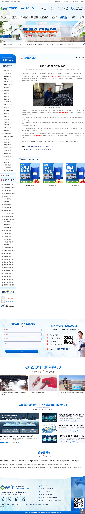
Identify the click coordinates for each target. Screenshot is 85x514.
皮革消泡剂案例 (7, 236)
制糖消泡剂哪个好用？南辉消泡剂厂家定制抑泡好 (39, 149)
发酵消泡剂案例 (7, 202)
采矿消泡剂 (61, 141)
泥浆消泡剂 (6, 116)
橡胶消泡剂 (6, 125)
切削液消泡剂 (59, 44)
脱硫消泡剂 (6, 113)
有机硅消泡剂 (7, 127)
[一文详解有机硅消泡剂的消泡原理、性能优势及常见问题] (49, 439)
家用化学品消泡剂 (8, 82)
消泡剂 (67, 141)
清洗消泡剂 (45, 44)
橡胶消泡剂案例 (7, 239)
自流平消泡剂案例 (8, 279)
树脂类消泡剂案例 (8, 262)
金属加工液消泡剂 (8, 76)
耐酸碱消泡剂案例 (8, 267)
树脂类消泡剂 (7, 147)
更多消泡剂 (65, 464)
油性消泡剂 (6, 162)
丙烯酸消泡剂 (7, 145)
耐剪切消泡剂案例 (8, 270)
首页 (8, 44)
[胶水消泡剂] (52, 173)
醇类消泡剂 (6, 139)
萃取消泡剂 (6, 107)
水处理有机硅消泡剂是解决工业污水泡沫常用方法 (39, 146)
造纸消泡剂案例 (7, 210)
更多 (78, 461)
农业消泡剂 (6, 119)
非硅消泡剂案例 (7, 256)
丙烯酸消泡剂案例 (8, 259)
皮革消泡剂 (6, 122)
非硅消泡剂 (6, 142)
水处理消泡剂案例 (8, 184)
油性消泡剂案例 (7, 276)
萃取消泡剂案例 (7, 222)
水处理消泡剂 (38, 44)
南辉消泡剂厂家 (74, 141)
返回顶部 (82, 512)
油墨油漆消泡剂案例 (9, 196)
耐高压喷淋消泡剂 (8, 170)
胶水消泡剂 (6, 79)
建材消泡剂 (6, 110)
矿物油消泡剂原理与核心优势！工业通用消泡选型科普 (16, 436)
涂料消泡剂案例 (7, 199)
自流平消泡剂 (7, 165)
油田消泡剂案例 (7, 207)
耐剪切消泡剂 (7, 156)
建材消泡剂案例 (7, 224)
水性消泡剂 (6, 159)
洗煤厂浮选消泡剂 (54, 76)
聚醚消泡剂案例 (7, 245)
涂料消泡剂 (52, 44)
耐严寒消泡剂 (7, 168)
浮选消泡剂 (40, 141)
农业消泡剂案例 (7, 233)
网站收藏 (58, 1)
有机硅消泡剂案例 (8, 242)
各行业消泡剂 (75, 1)
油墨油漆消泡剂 (8, 84)
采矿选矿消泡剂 (19, 44)
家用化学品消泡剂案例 (9, 193)
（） (50, 512)
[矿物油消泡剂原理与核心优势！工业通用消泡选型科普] (19, 423)
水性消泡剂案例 (7, 273)
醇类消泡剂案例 (7, 253)
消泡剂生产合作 (10, 301)
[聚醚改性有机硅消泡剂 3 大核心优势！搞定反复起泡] (49, 417)
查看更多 (4, 442)
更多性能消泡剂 (75, 467)
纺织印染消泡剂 (8, 104)
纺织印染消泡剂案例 (9, 219)
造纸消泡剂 (6, 99)
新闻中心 (12, 44)
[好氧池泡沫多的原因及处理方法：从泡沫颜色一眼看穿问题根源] (49, 428)
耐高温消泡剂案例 (8, 265)
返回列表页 (81, 58)
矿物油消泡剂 (7, 133)
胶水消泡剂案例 (7, 190)
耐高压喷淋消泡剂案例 (9, 285)
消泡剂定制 (10, 298)
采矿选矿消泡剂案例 (9, 213)
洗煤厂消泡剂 (47, 141)
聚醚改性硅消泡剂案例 (9, 250)
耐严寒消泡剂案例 (8, 282)
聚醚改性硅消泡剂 (8, 136)
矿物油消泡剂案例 (8, 247)
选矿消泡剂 (55, 141)
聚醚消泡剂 (6, 130)
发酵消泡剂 (6, 90)
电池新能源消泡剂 (8, 102)
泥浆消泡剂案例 (7, 230)
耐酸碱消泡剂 (7, 153)
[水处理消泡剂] (29, 173)
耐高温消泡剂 (7, 150)
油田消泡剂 (6, 96)
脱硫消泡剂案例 (7, 227)
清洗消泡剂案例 (7, 204)
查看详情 (74, 420)
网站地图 (66, 1)
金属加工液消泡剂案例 (9, 187)
